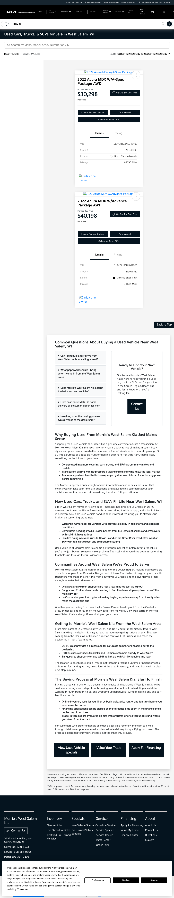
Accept (154, 880)
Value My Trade (130, 830)
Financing (128, 819)
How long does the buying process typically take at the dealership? (79, 418)
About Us (150, 825)
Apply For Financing (146, 748)
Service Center (104, 835)
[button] (136, 75)
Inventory (54, 819)
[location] (139, 2)
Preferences (97, 880)
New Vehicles (54, 825)
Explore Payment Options (92, 112)
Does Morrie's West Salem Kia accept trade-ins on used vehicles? (80, 389)
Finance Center (129, 835)
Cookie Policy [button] (28, 886)
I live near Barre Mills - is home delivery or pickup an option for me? (79, 404)
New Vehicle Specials (84, 825)
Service (102, 819)
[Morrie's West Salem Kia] (19, 11)
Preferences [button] (23, 889)
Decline (125, 880)
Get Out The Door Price (126, 93)
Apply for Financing (132, 825)
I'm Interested (125, 112)
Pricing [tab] (118, 133)
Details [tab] (99, 133)
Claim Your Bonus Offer (108, 120)
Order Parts (102, 844)
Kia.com (149, 840)
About (150, 819)
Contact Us (136, 406)
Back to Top (164, 324)
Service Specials (105, 830)
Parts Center (103, 840)
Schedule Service (106, 825)
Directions (151, 835)
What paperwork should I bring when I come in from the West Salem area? (79, 374)
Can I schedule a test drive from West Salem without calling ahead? (78, 357)
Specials (78, 819)
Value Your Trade (109, 748)
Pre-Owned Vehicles (58, 830)
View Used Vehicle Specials (71, 750)
